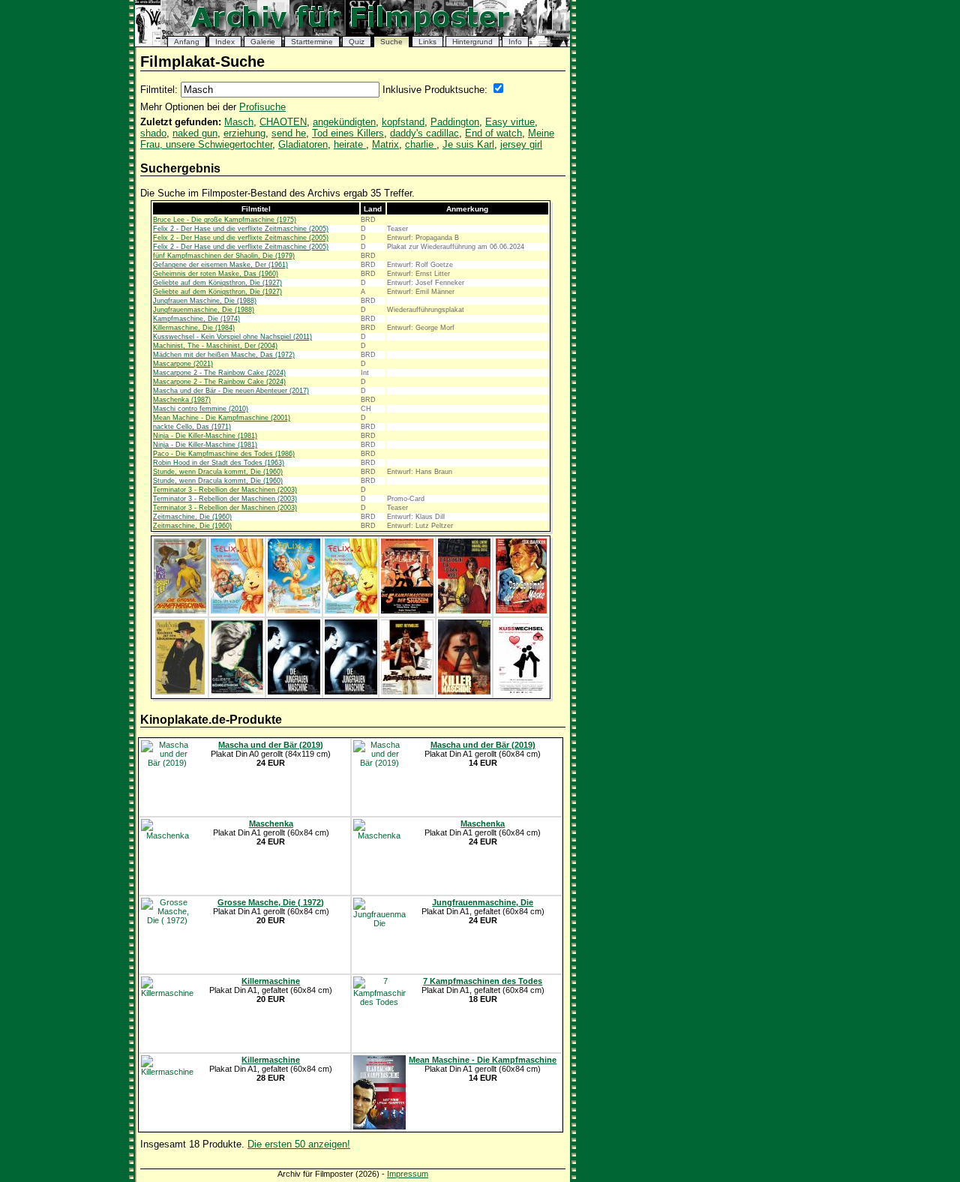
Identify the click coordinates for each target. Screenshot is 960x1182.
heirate (350, 144)
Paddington (454, 122)
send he (289, 133)
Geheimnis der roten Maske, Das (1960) (215, 274)
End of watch (493, 133)
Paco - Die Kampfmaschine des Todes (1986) (224, 454)
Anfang (187, 42)
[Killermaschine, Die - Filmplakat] (464, 691)
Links (427, 42)
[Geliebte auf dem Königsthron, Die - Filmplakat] (180, 691)
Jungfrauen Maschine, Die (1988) (204, 300)
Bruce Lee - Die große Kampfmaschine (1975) (224, 220)
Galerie (262, 42)
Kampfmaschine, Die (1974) (196, 318)
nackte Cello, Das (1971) (192, 426)
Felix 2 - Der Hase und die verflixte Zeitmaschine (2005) (240, 228)
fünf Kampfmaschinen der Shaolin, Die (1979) (224, 256)
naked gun (195, 133)
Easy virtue (510, 122)
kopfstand (403, 122)
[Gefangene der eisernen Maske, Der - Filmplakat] (464, 610)
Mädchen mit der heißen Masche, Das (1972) (224, 354)
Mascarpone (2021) (183, 364)
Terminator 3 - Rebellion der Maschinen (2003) (225, 490)
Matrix (385, 144)
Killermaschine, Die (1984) (194, 328)
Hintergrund (472, 42)
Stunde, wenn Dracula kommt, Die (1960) (218, 472)
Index (225, 42)
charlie (420, 144)
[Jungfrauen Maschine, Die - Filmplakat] (294, 691)
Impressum (407, 1173)
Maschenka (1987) (182, 400)
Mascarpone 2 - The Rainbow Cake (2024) (219, 372)
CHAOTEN (283, 122)
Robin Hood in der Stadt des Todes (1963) (218, 462)
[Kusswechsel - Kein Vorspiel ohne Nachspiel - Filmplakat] (521, 691)
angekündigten (344, 122)
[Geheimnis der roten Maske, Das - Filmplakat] (521, 610)
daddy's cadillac (424, 133)
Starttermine (312, 42)
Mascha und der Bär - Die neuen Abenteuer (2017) (231, 390)
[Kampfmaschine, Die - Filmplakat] (407, 691)
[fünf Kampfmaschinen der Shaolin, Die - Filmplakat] (407, 610)
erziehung (245, 133)
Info (515, 42)
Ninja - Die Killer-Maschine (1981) (205, 436)
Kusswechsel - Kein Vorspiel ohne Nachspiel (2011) (232, 336)
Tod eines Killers (348, 133)
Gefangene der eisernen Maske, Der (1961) (220, 264)
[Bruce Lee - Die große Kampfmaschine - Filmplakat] (180, 610)
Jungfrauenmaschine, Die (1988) (203, 310)
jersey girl (521, 144)
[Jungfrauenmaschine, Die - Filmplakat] (351, 691)
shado (153, 133)
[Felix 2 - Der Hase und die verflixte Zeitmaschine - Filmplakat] (237, 610)
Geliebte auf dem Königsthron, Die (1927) (217, 282)
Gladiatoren (303, 144)
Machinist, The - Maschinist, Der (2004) (215, 346)
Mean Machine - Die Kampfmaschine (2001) (221, 418)
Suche (391, 42)
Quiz (356, 42)
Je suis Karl (468, 144)
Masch (239, 122)
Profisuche (262, 106)
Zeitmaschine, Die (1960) (192, 516)
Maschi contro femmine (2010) (200, 408)
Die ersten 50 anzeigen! (299, 1144)
